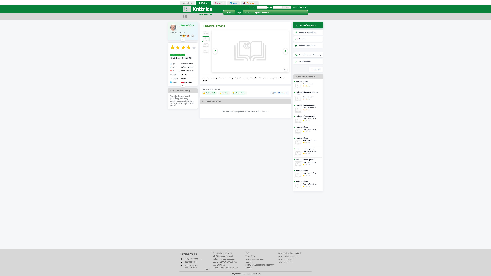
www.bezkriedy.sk (286, 259)
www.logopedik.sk (285, 262)
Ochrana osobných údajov (224, 259)
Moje (239, 13)
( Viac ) (206, 269)
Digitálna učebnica (261, 13)
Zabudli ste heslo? (300, 7)
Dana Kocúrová (308, 84)
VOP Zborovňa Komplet (223, 256)
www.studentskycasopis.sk (289, 253)
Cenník (249, 268)
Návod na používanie (254, 259)
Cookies (249, 262)
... (195, 35)
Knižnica (229, 13)
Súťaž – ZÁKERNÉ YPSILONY (226, 268)
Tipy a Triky (250, 256)
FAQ (247, 253)
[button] (183, 39)
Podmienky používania (222, 253)
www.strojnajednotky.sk (288, 256)
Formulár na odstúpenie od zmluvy (260, 265)
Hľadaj (247, 13)
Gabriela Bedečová (309, 108)
